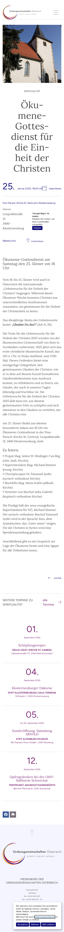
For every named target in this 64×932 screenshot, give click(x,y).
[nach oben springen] (32, 832)
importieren (55, 188)
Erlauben (37, 228)
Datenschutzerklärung (44, 917)
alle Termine (48, 602)
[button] (6, 814)
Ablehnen (35, 924)
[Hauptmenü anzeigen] (56, 12)
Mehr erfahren (48, 924)
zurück (57, 578)
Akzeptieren (22, 924)
